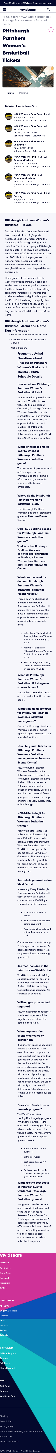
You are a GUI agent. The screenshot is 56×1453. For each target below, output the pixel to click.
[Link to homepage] (28, 9)
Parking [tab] (23, 93)
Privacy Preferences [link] (9, 1441)
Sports (14, 16)
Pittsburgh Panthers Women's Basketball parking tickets (32, 550)
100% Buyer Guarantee (32, 3)
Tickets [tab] (9, 93)
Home (5, 16)
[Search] (48, 9)
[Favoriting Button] (51, 29)
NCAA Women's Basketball (35, 16)
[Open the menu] (4, 9)
